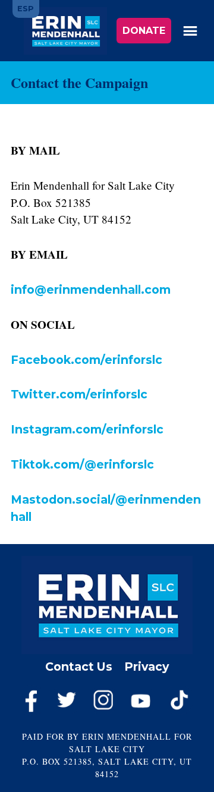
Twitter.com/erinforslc (79, 394)
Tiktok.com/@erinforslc (82, 464)
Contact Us (78, 666)
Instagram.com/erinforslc (87, 429)
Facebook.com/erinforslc (86, 360)
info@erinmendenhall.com (91, 289)
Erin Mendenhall (65, 30)
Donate (143, 30)
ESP (25, 8)
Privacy (146, 666)
